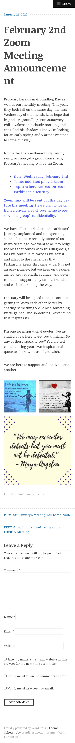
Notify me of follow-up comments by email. (38, 676)
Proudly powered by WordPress (25, 728)
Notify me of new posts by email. (30, 688)
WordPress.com (32, 732)
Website (9, 646)
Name (9, 617)
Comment (12, 570)
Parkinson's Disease (31, 494)
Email (9, 631)
